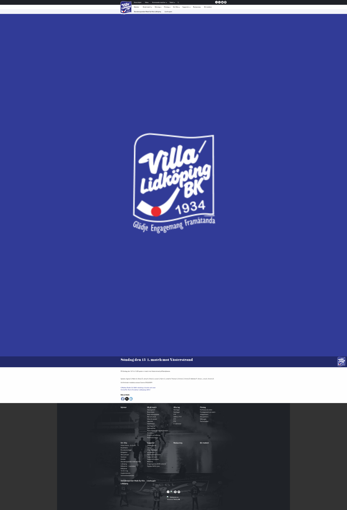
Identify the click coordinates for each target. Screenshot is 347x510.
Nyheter (124, 407)
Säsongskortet (151, 445)
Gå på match (152, 407)
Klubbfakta (124, 448)
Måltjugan (203, 419)
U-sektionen (177, 424)
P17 (175, 419)
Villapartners (204, 414)
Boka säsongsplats (153, 414)
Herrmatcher (151, 426)
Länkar (149, 448)
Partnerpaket (204, 421)
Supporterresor (152, 457)
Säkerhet (150, 421)
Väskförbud (150, 424)
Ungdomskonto (125, 473)
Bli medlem (151, 452)
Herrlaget (177, 410)
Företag (203, 407)
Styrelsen (124, 457)
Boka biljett (150, 412)
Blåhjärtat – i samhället (128, 466)
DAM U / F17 (177, 417)
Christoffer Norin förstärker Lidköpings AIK (135, 390)
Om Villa (124, 443)
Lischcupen (151, 481)
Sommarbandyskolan (127, 475)
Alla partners (204, 417)
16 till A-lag (124, 471)
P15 (175, 421)
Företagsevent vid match (207, 412)
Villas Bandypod (152, 450)
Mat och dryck (151, 417)
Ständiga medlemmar (154, 454)
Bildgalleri (124, 452)
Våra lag (177, 407)
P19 (175, 414)
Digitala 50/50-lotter (153, 466)
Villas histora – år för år (128, 445)
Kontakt (123, 459)
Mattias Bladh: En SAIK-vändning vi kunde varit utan (139, 387)
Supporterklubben (153, 459)
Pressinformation (152, 437)
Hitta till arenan (152, 419)
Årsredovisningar (126, 450)
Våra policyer (125, 454)
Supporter (151, 443)
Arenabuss (150, 433)
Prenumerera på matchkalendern (157, 431)
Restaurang (178, 443)
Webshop (150, 461)
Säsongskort (151, 410)
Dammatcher (151, 428)
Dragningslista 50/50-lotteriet (156, 464)
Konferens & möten (206, 410)
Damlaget (177, 412)
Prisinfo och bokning (153, 435)
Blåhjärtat (124, 468)
